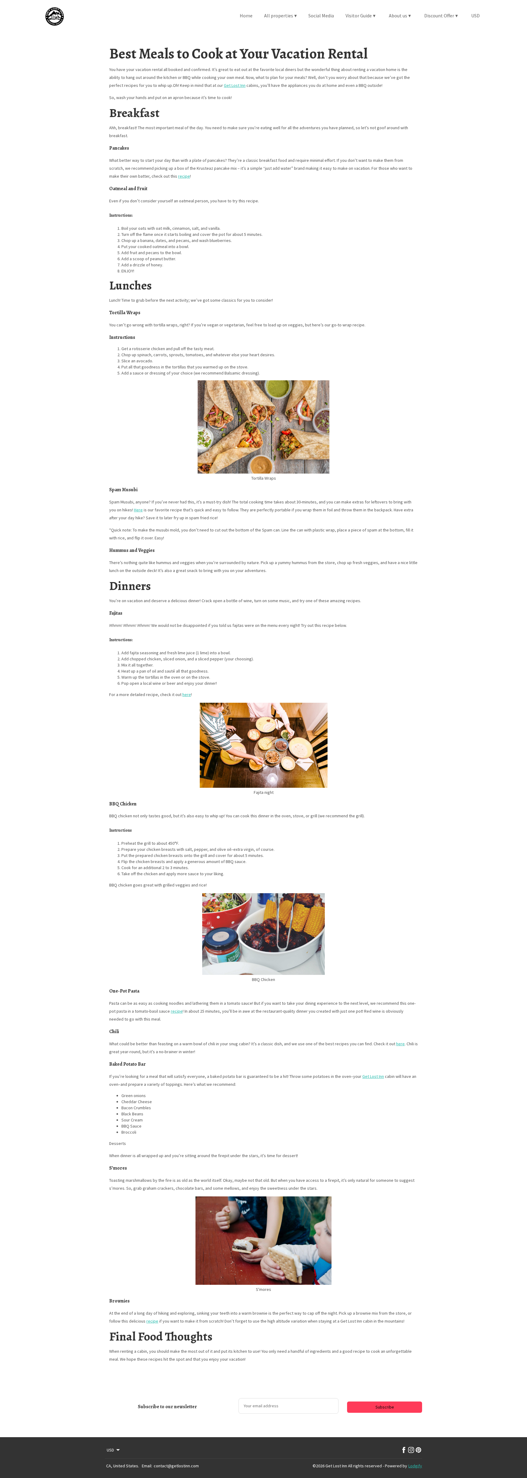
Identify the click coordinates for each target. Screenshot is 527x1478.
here (186, 694)
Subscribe (384, 1407)
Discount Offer (441, 15)
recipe (184, 176)
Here (138, 510)
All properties (280, 15)
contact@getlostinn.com (176, 1466)
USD (475, 15)
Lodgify (415, 1466)
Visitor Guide (360, 15)
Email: (147, 1466)
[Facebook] (403, 1450)
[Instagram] (411, 1450)
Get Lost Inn (235, 85)
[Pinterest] (418, 1450)
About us (400, 15)
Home (246, 15)
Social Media (321, 15)
